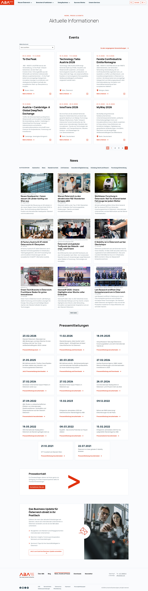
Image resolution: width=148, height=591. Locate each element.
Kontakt (137, 2)
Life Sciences (65, 168)
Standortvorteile (53, 168)
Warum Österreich (25, 2)
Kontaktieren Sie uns (37, 487)
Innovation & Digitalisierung (79, 168)
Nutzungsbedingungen (79, 586)
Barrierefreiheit (47, 586)
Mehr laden (73, 313)
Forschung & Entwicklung (118, 168)
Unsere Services (94, 2)
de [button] (143, 2)
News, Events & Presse (62, 574)
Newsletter (88, 574)
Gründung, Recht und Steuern (100, 168)
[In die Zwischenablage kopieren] (100, 21)
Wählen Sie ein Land (23, 44)
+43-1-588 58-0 (122, 573)
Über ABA (41, 574)
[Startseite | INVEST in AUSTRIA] (26, 575)
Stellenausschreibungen (44, 588)
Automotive (36, 168)
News (43, 168)
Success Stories (79, 2)
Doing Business (64, 2)
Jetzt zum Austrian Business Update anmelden (46, 551)
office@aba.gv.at (121, 575)
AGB (39, 586)
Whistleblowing (57, 588)
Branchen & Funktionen (45, 2)
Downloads (77, 574)
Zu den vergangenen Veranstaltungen (113, 48)
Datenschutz (58, 586)
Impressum (67, 586)
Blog (49, 574)
